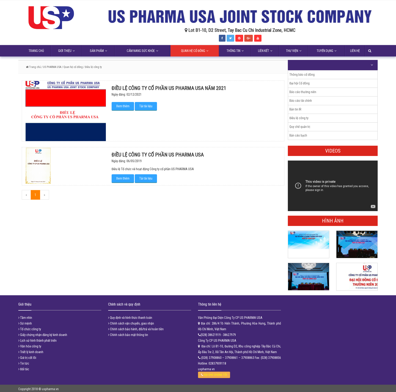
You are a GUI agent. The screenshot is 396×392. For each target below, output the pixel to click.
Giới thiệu (65, 51)
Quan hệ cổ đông (193, 51)
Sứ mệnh (25, 323)
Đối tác (24, 369)
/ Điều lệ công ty (92, 67)
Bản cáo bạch (298, 135)
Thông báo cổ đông (302, 74)
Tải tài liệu (145, 106)
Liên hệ (355, 51)
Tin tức (24, 363)
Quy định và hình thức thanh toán (130, 318)
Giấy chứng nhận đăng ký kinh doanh (43, 335)
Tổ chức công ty (30, 329)
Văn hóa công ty (30, 346)
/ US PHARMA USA (51, 67)
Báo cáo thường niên (302, 92)
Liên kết (263, 51)
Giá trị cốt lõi (27, 358)
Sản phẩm (97, 51)
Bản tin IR (295, 109)
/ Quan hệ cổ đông (72, 67)
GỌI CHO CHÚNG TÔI (215, 374)
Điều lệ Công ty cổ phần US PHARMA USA (158, 155)
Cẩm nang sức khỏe (141, 51)
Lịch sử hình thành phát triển (38, 340)
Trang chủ (36, 51)
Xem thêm (122, 106)
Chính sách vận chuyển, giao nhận (131, 323)
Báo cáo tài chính (300, 100)
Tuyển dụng (325, 51)
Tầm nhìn (25, 318)
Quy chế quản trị (299, 127)
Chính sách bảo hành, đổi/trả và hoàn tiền (136, 329)
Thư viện (292, 51)
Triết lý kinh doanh (31, 352)
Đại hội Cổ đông (299, 83)
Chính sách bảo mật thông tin (128, 335)
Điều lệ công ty (298, 118)
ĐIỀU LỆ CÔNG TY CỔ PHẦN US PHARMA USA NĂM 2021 (169, 88)
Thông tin (233, 51)
